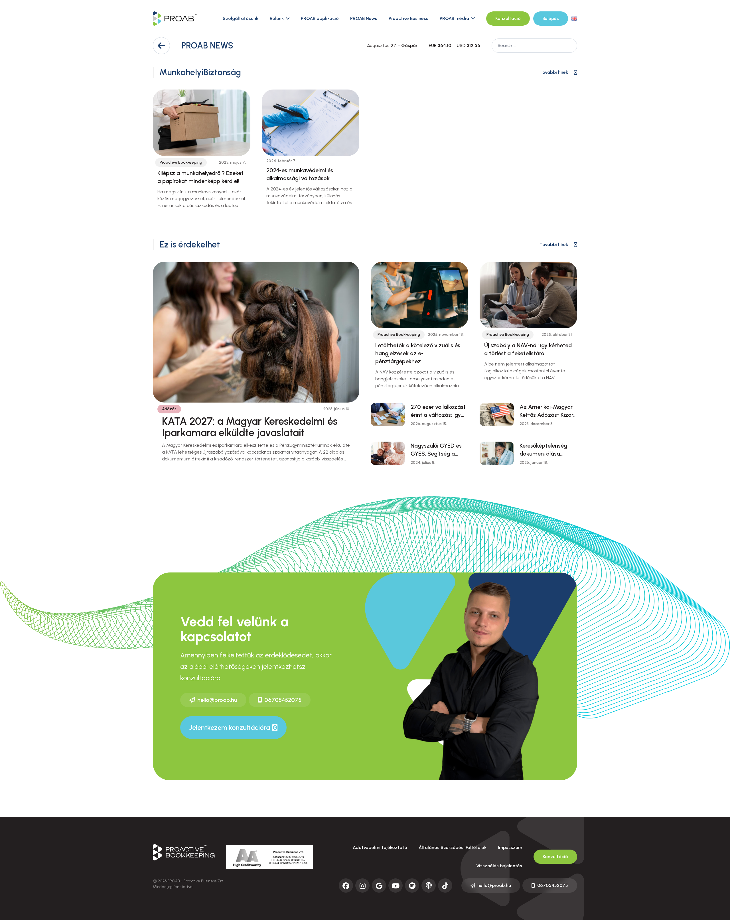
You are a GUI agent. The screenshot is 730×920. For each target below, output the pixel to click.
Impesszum (510, 847)
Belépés (550, 18)
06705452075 (282, 699)
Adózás (169, 409)
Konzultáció (508, 18)
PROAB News (363, 18)
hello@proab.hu (217, 699)
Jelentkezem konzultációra (229, 727)
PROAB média (454, 18)
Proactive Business (408, 18)
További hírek (554, 72)
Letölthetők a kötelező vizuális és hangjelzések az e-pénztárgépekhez (417, 353)
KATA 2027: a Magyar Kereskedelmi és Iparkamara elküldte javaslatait (250, 427)
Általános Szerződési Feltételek (452, 847)
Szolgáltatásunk (240, 18)
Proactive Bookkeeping (181, 162)
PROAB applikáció (320, 18)
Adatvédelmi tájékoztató (380, 847)
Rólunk (277, 18)
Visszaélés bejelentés (499, 865)
